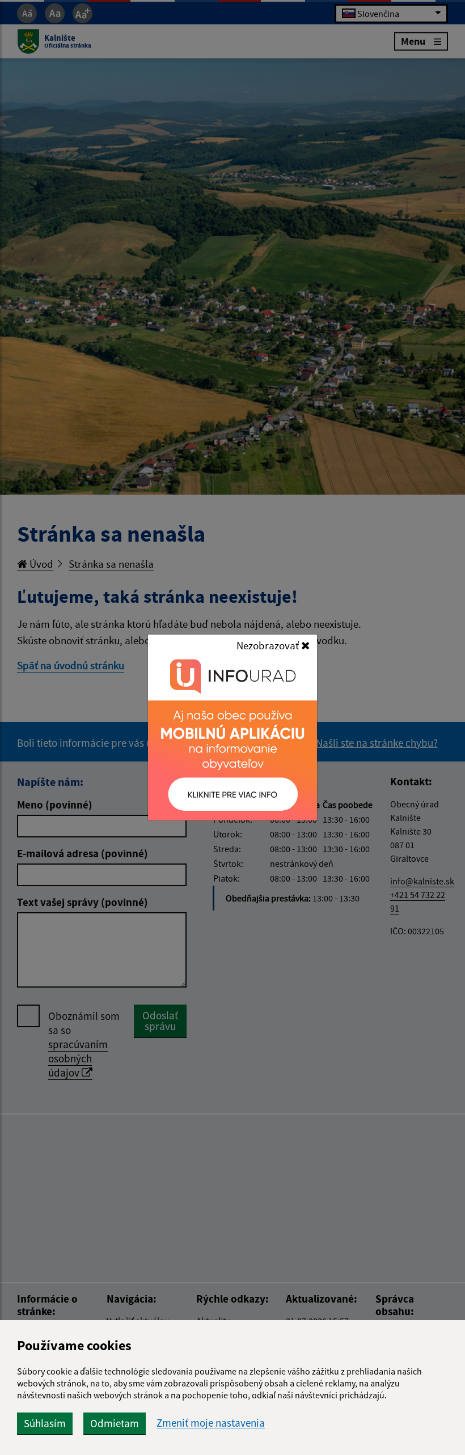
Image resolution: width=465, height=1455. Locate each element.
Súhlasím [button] (45, 1423)
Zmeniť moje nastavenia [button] (211, 1423)
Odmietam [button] (114, 1423)
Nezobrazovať (268, 645)
